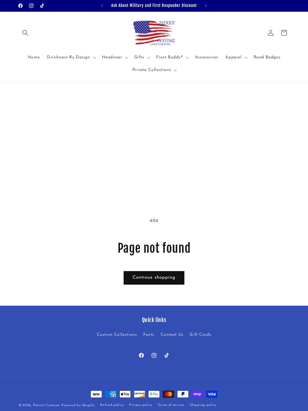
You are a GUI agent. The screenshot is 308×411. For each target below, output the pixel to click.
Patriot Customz (46, 405)
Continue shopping (154, 277)
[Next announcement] (206, 5)
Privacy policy (140, 405)
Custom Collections (117, 334)
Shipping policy (203, 405)
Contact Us (172, 334)
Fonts (148, 334)
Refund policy (111, 405)
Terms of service (171, 405)
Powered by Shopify (78, 405)
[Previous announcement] (102, 5)
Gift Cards (200, 334)
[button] (25, 32)
